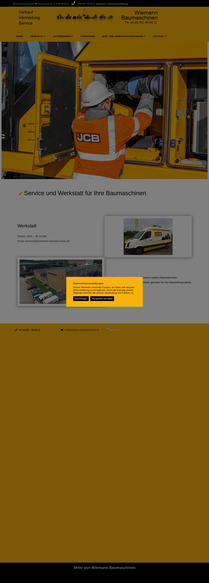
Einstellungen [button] (81, 298)
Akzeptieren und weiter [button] (102, 298)
